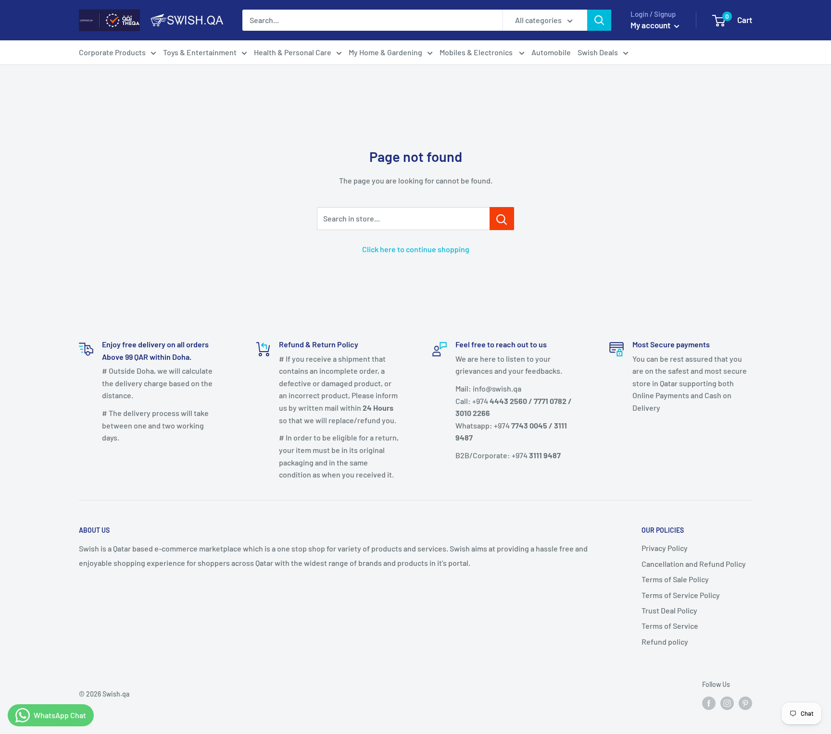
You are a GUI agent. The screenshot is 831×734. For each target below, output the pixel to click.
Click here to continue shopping (415, 249)
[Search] (599, 20)
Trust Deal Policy (669, 610)
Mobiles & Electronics (477, 52)
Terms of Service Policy (681, 594)
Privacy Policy (665, 547)
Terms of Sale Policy (675, 579)
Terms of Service (670, 625)
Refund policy (665, 641)
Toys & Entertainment (200, 52)
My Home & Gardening (385, 52)
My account (651, 25)
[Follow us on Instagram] (727, 703)
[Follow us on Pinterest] (745, 703)
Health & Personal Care (292, 52)
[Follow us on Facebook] (709, 703)
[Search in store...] (502, 218)
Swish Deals (598, 52)
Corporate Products (112, 52)
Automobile (551, 52)
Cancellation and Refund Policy (694, 563)
